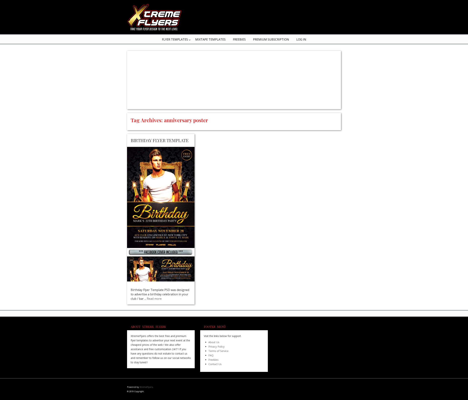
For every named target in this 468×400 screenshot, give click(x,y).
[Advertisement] (234, 80)
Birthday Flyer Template (160, 140)
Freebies (239, 39)
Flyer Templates (175, 39)
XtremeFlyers (146, 387)
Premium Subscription (271, 39)
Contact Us (215, 364)
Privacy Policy (216, 346)
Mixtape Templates (210, 39)
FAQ (211, 355)
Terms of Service (218, 351)
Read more (154, 299)
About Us (213, 342)
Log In (301, 39)
